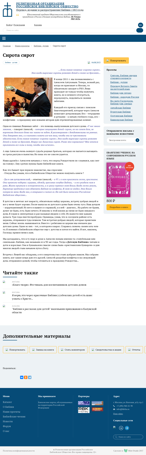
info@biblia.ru (123, 409)
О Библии (8, 406)
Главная (7, 46)
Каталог (7, 402)
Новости (8, 421)
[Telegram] (29, 377)
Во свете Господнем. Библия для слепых (121, 102)
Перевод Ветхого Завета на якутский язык (123, 87)
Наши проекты (22, 46)
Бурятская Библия (120, 111)
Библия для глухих (120, 93)
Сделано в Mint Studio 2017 (128, 450)
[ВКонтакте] (21, 377)
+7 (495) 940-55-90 (124, 405)
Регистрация (19, 25)
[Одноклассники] (25, 377)
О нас (6, 431)
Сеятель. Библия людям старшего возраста (123, 77)
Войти (9, 25)
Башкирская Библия (121, 119)
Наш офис (118, 413)
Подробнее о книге (119, 207)
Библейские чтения (14, 416)
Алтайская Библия (120, 107)
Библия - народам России (124, 97)
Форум (7, 426)
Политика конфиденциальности (19, 450)
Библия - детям (41, 46)
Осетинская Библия (121, 115)
